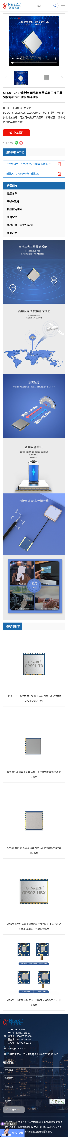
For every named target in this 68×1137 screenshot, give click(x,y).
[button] (62, 78)
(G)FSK (50, 1126)
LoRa (42, 1126)
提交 (14, 1110)
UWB (58, 1126)
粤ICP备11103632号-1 (52, 1122)
